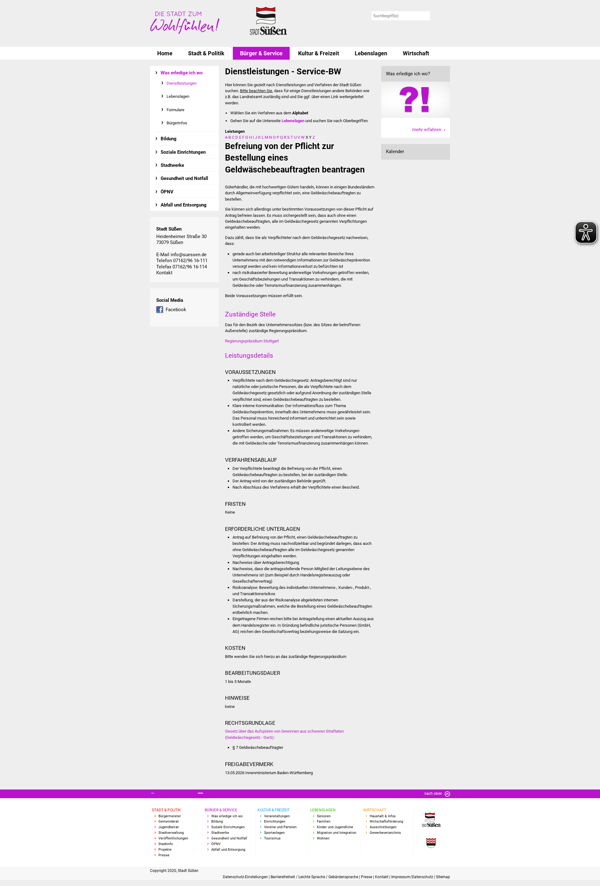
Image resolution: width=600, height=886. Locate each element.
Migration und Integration (336, 833)
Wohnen (323, 838)
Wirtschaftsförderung (386, 821)
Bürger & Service (261, 53)
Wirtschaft (416, 53)
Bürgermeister (169, 816)
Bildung (169, 139)
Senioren (324, 816)
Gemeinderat (168, 821)
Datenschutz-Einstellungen (246, 877)
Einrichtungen (274, 821)
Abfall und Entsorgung (184, 205)
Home (164, 53)
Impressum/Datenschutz (412, 877)
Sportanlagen (274, 833)
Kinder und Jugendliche (335, 827)
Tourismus (272, 838)
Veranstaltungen (277, 816)
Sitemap (443, 877)
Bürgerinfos (177, 123)
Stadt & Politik (206, 53)
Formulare (175, 109)
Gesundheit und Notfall (184, 178)
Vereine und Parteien (280, 827)
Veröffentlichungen (173, 838)
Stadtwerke (172, 165)
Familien (323, 821)
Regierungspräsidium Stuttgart (252, 341)
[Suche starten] (441, 16)
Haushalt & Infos (383, 816)
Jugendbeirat (168, 827)
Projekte (165, 850)
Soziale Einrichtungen (183, 152)
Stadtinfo (165, 844)
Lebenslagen (371, 53)
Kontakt (164, 273)
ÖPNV (167, 192)
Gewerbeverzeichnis (385, 833)
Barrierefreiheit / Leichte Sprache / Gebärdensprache (315, 877)
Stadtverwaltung (171, 833)
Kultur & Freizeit (318, 53)
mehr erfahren (426, 129)
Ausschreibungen (383, 827)
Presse (163, 855)
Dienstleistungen (182, 83)
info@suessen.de (189, 254)
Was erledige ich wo (181, 73)
